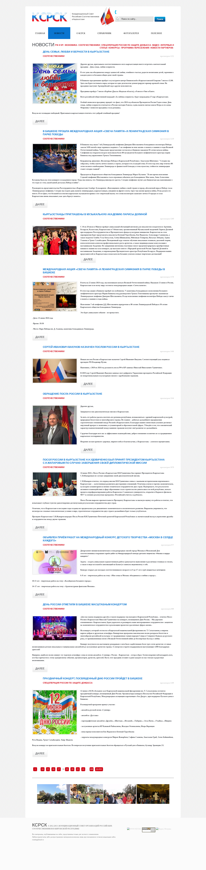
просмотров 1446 (167, 351)
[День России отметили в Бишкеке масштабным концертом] (54, 628)
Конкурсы (114, 48)
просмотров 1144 (167, 398)
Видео (155, 45)
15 (48, 769)
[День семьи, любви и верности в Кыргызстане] (54, 83)
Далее (39, 121)
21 (78, 769)
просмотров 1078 (167, 467)
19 (67, 769)
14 (42, 769)
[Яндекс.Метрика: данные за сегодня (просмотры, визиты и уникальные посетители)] (163, 829)
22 (83, 769)
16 (53, 769)
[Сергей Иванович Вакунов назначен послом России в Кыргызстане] (54, 371)
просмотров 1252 (167, 56)
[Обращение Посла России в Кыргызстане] (54, 425)
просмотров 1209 (167, 683)
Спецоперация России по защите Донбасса (126, 45)
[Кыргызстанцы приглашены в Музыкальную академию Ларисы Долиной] (54, 240)
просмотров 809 (167, 609)
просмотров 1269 (167, 219)
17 (59, 769)
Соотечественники (89, 45)
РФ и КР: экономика (66, 45)
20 (72, 769)
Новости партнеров (162, 48)
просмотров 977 (167, 545)
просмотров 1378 (167, 277)
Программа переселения (135, 48)
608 (91, 769)
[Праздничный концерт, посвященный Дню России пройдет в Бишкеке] (54, 712)
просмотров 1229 (167, 139)
